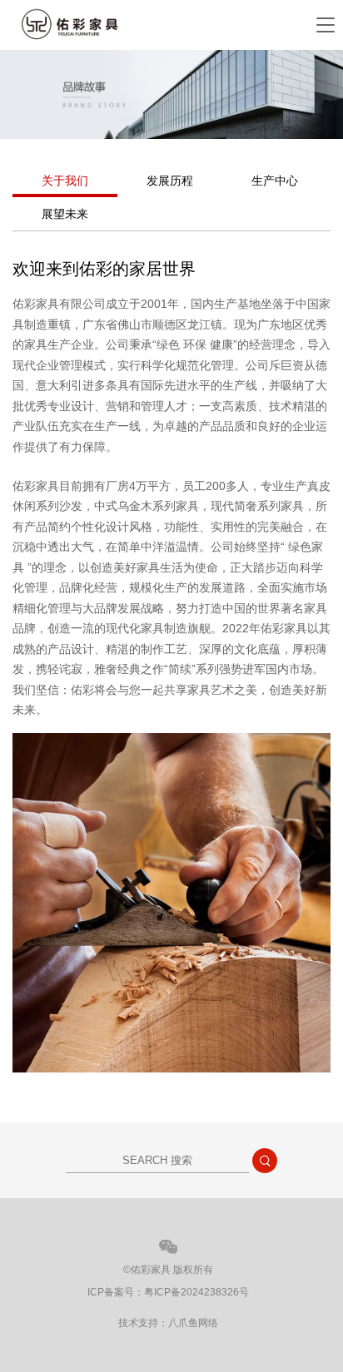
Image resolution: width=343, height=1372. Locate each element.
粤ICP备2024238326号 (196, 1292)
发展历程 (170, 180)
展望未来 (65, 213)
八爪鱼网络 (193, 1323)
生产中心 (274, 180)
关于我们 (65, 180)
